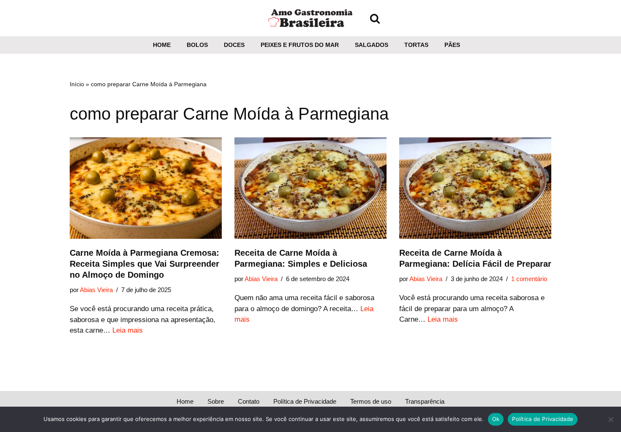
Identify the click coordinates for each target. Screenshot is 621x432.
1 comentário (529, 278)
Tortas (416, 45)
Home (162, 45)
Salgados (371, 45)
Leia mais (127, 330)
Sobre (215, 401)
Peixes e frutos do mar (300, 45)
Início (77, 84)
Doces (234, 45)
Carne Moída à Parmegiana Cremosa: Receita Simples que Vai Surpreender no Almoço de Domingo (144, 263)
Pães (452, 45)
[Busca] (375, 18)
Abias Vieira (96, 289)
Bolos (197, 45)
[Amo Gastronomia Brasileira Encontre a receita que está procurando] (310, 18)
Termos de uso (370, 401)
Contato (248, 401)
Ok (496, 419)
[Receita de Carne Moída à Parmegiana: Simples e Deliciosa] (310, 188)
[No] (610, 419)
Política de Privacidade (304, 401)
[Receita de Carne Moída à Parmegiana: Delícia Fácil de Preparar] (475, 188)
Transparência (424, 401)
